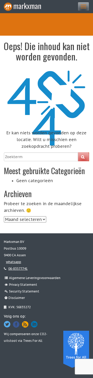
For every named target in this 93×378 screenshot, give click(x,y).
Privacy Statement (23, 285)
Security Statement (24, 291)
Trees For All (32, 341)
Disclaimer (17, 298)
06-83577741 (18, 269)
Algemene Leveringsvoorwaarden (34, 278)
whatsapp (13, 262)
